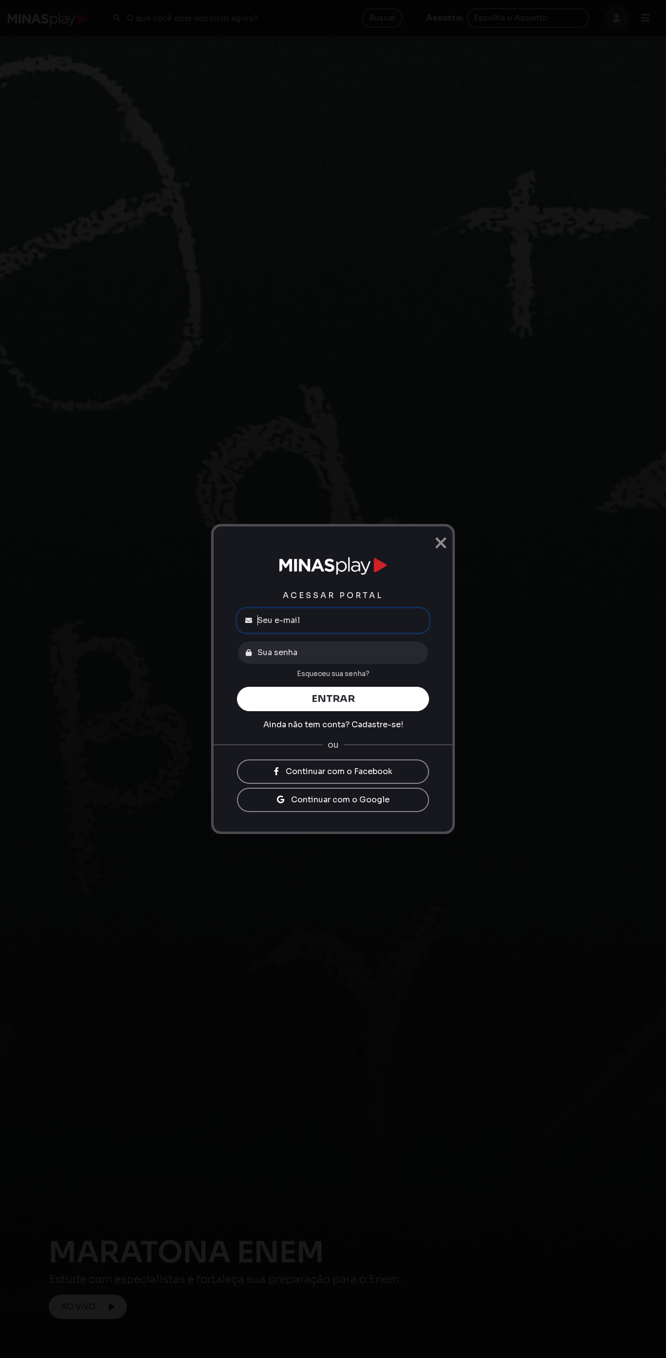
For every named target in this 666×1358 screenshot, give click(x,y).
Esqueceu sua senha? (333, 673)
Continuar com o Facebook (338, 771)
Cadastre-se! (377, 724)
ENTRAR (333, 699)
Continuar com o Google (339, 800)
